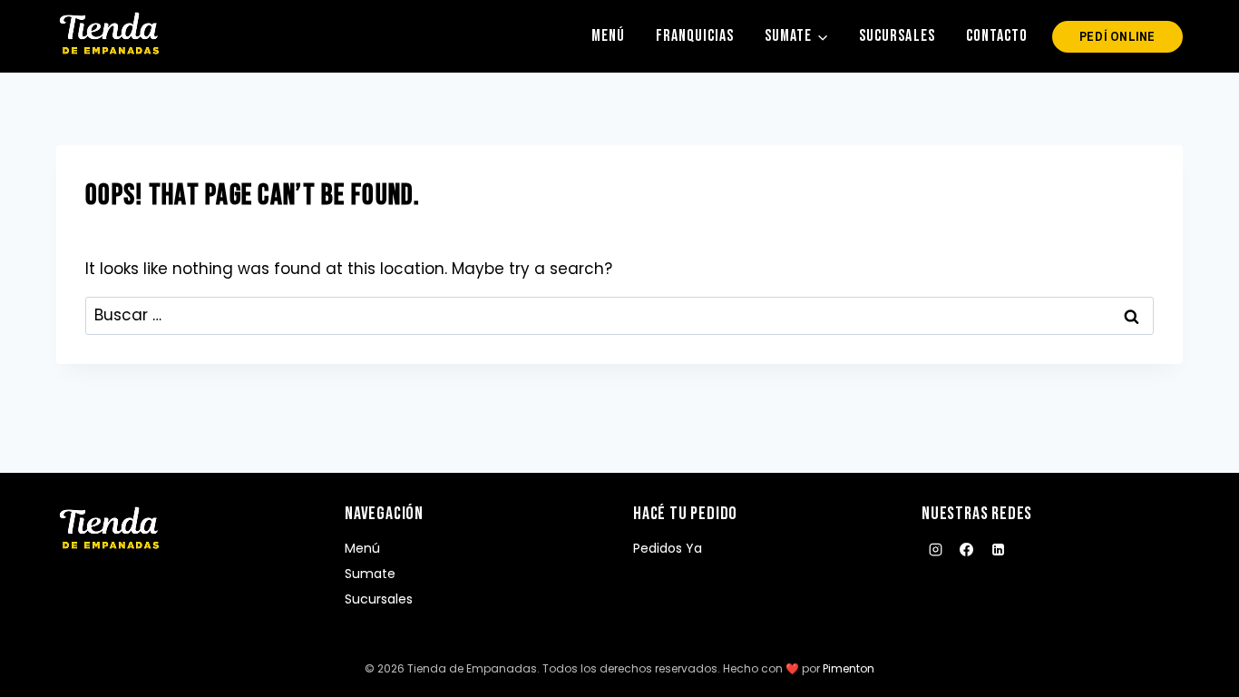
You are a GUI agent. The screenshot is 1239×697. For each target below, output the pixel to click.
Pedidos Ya (667, 548)
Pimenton (848, 668)
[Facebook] (966, 550)
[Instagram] (935, 550)
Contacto (997, 35)
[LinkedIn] (997, 550)
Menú (608, 35)
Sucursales (896, 35)
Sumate (370, 573)
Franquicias (695, 35)
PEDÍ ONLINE (1117, 36)
